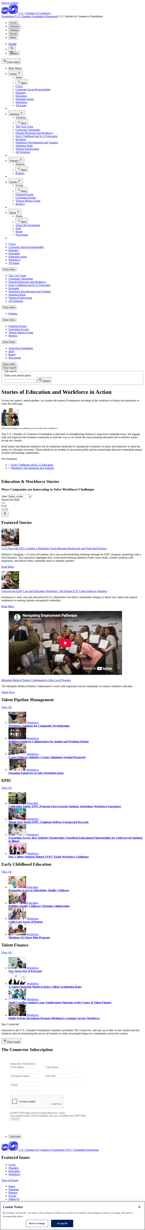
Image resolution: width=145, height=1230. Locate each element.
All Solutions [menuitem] (15, 301)
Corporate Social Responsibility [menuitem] (26, 247)
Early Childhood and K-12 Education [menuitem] (29, 285)
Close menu (9, 269)
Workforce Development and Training (32, 467)
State (4, 496)
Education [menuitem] (14, 253)
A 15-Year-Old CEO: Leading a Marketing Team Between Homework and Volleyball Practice (54, 548)
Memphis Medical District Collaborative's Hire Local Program (36, 680)
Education (32, 803)
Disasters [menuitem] (13, 250)
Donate (12, 43)
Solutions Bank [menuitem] (17, 294)
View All (6, 707)
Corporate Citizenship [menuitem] (20, 278)
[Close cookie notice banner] (139, 1207)
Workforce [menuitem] (14, 259)
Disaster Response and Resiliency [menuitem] (27, 281)
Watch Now (8, 692)
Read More (7, 566)
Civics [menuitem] (12, 243)
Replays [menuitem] (13, 335)
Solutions (14, 26)
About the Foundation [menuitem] (20, 348)
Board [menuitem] (11, 354)
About (13, 37)
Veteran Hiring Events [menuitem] (20, 332)
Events (13, 34)
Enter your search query (17, 375)
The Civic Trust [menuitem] (17, 275)
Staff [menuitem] (11, 351)
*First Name (17, 1067)
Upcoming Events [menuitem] (18, 329)
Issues (13, 22)
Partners (14, 30)
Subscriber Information (22, 1063)
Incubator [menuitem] (13, 288)
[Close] (4, 514)
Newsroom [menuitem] (14, 357)
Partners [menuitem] (13, 313)
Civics (12, 1164)
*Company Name (20, 1076)
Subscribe (15, 1136)
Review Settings (37, 1223)
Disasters (13, 1167)
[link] (12, 48)
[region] (72, 1215)
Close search (9, 367)
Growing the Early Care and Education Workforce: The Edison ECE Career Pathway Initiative (54, 591)
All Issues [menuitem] (13, 263)
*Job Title (50, 1076)
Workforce (32, 722)
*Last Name (51, 1067)
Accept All (62, 1223)
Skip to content (9, 2)
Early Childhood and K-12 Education (32, 464)
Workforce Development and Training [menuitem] (29, 291)
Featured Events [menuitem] (17, 326)
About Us (13, 1198)
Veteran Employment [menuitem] (20, 297)
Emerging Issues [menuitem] (17, 256)
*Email (14, 1084)
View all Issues (9, 1180)
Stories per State (10, 499)
